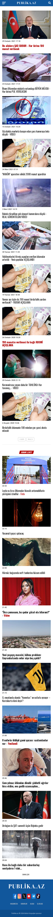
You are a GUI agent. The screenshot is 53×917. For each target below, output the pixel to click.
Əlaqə (32, 904)
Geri (22, 439)
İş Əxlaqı (40, 904)
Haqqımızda (14, 904)
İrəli (30, 439)
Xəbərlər (24, 904)
